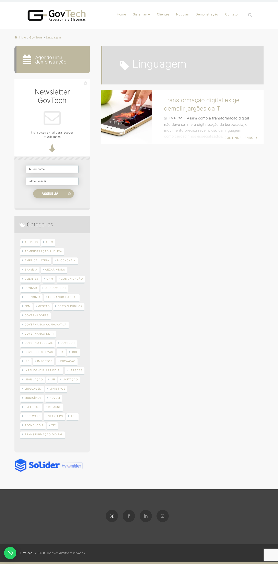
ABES (49, 242)
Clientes (163, 14)
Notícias (182, 14)
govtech (68, 342)
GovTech (26, 553)
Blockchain (66, 260)
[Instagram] (163, 516)
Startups (55, 416)
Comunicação (72, 278)
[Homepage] (56, 15)
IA (62, 352)
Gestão (44, 306)
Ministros (57, 388)
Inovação (68, 361)
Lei (53, 379)
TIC (53, 425)
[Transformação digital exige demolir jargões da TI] (126, 116)
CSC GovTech (55, 287)
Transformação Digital (44, 434)
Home (121, 14)
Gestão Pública (70, 306)
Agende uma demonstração (50, 59)
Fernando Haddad (63, 297)
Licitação (70, 379)
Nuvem (54, 397)
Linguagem (33, 388)
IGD (27, 361)
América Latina (37, 260)
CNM (49, 278)
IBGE (74, 352)
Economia (32, 297)
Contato (231, 14)
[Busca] (246, 11)
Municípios (33, 397)
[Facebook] (129, 516)
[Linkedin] (146, 516)
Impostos (44, 361)
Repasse (54, 406)
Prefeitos (32, 406)
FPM (28, 306)
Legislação (34, 379)
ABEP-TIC (31, 242)
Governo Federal (39, 342)
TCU (74, 416)
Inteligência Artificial (43, 370)
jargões (75, 370)
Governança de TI (39, 333)
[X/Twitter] (112, 516)
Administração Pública (43, 251)
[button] (10, 553)
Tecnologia (34, 425)
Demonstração (207, 14)
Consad (31, 287)
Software (32, 416)
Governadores (37, 315)
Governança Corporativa (46, 324)
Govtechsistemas (39, 352)
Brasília (31, 269)
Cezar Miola (55, 269)
